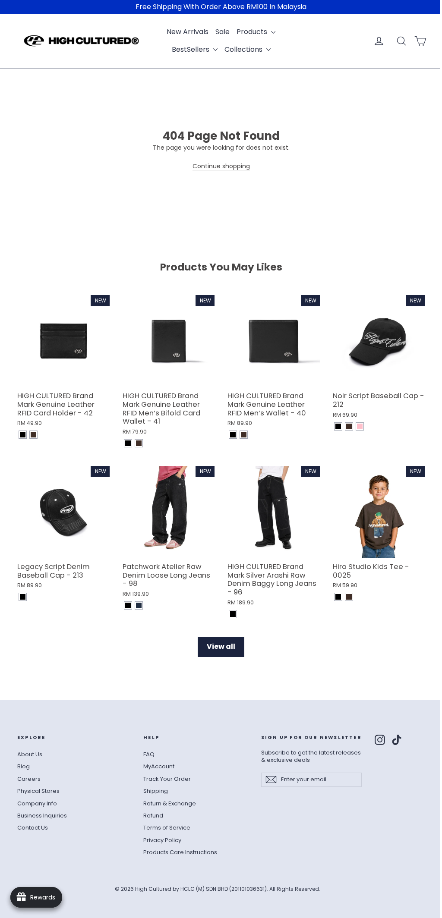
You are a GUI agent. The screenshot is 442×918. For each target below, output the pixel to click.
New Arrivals (187, 32)
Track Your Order (167, 779)
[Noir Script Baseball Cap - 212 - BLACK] (338, 426)
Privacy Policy (162, 840)
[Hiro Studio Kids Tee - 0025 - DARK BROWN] (349, 596)
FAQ (149, 754)
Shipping (155, 791)
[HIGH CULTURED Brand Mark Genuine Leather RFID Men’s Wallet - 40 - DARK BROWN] (243, 434)
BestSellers (191, 49)
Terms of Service (166, 828)
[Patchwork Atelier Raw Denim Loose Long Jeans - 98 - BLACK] (128, 605)
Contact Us (32, 828)
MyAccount (158, 766)
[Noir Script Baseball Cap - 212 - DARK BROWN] (349, 426)
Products (253, 32)
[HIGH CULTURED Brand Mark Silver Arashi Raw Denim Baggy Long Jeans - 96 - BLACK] (233, 614)
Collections (244, 49)
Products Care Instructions (180, 852)
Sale (222, 32)
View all (221, 646)
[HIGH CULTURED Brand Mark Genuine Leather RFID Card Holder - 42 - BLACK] (22, 434)
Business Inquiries (42, 815)
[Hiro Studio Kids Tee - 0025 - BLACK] (338, 596)
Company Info (37, 803)
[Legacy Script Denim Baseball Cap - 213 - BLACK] (22, 596)
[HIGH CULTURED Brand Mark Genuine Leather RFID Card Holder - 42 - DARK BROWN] (33, 434)
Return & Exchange (169, 803)
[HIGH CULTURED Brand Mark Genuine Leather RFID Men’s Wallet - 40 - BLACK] (233, 434)
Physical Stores (38, 791)
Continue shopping (221, 166)
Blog (23, 766)
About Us (29, 754)
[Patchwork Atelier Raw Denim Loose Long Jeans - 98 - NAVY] (138, 605)
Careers (29, 779)
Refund (153, 815)
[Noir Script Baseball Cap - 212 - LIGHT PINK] (359, 426)
